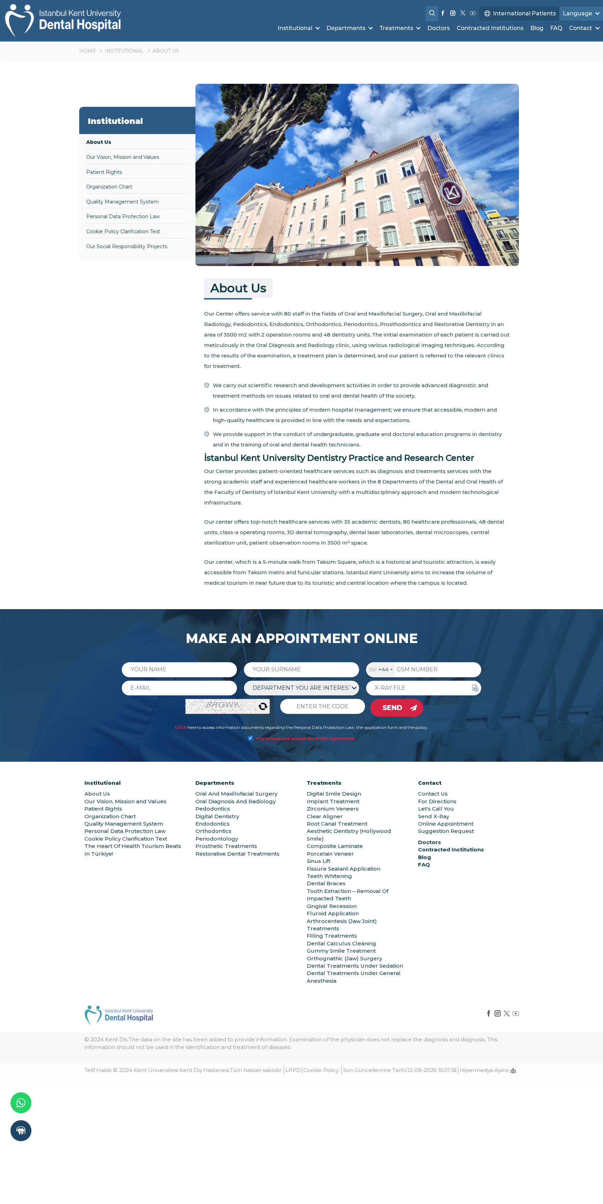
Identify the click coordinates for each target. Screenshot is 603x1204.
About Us (98, 142)
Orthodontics (213, 831)
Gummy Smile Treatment (341, 950)
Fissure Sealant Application (343, 868)
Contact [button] (581, 28)
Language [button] (578, 13)
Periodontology (216, 838)
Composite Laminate (335, 846)
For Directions (437, 801)
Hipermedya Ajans (485, 1070)
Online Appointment (446, 823)
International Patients (524, 13)
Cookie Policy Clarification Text (123, 231)
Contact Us (433, 793)
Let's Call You (436, 808)
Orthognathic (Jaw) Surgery (344, 958)
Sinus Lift (318, 861)
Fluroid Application (333, 913)
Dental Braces (326, 883)
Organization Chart (109, 187)
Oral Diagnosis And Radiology (235, 801)
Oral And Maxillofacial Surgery (236, 793)
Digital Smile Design (334, 793)
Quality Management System (122, 202)
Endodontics (212, 823)
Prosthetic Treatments (226, 846)
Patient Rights (104, 172)
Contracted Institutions (490, 28)
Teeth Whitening (329, 876)
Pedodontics (212, 808)
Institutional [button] (296, 28)
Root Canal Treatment (337, 823)
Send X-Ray (433, 816)
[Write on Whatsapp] (20, 1102)
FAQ (556, 28)
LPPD (293, 1070)
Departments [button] (347, 28)
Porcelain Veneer (330, 853)
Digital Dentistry (217, 816)
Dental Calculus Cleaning (341, 943)
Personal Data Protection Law (123, 216)
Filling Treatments (332, 935)
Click (180, 727)
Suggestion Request (446, 831)
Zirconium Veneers (333, 808)
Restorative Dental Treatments (237, 853)
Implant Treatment (333, 801)
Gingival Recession (332, 906)
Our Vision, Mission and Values (122, 157)
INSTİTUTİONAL (124, 51)
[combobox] (380, 670)
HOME (87, 51)
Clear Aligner (325, 816)
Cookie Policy (321, 1070)
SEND (392, 707)
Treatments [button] (397, 28)
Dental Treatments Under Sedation (355, 965)
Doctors (438, 28)
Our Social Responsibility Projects (126, 246)
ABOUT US (165, 51)
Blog (536, 28)
